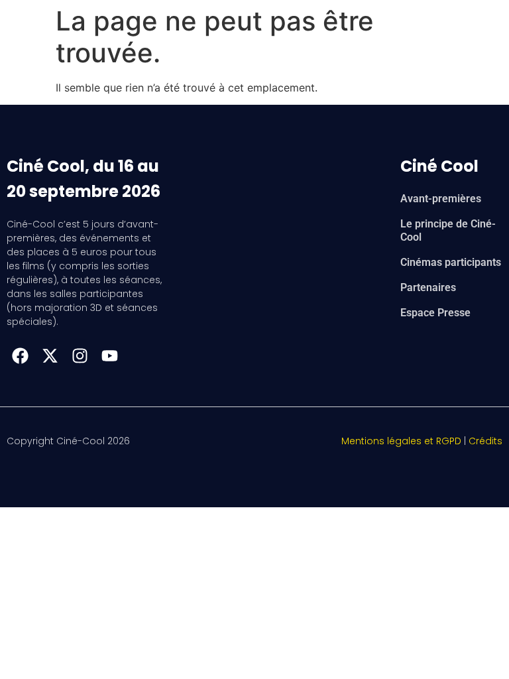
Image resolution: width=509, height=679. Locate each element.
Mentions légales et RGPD (401, 441)
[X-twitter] (49, 355)
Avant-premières (440, 198)
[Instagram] (79, 355)
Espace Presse (435, 312)
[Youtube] (109, 355)
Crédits (485, 441)
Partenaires (428, 287)
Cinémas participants (450, 262)
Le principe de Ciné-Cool (448, 230)
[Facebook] (20, 355)
